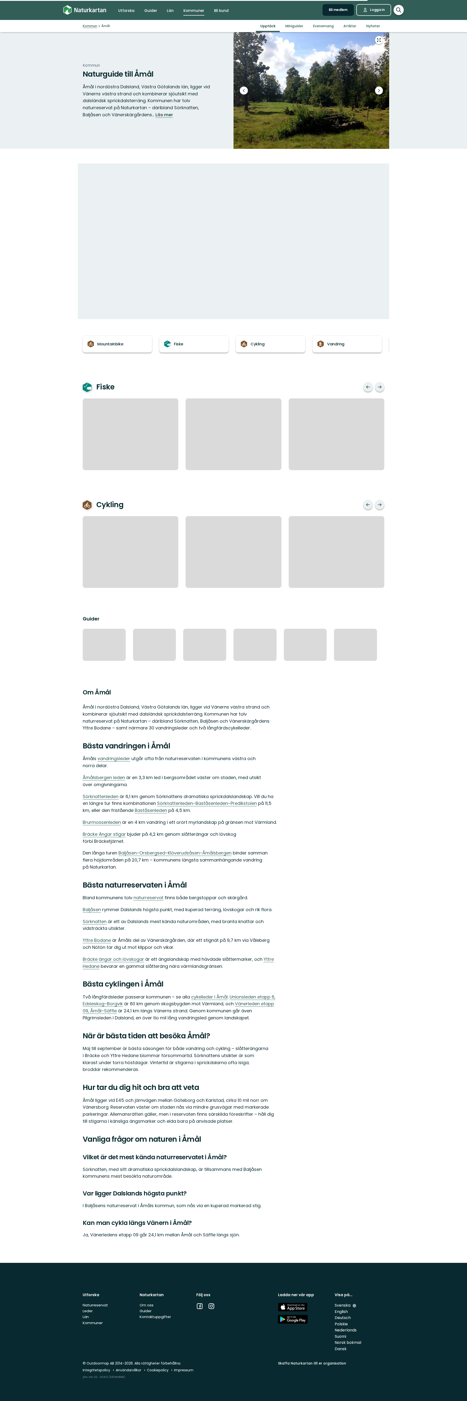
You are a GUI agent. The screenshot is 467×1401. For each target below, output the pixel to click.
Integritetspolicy (97, 1370)
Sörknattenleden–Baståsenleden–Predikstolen (207, 803)
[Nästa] (379, 387)
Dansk (341, 1349)
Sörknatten (95, 921)
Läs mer (164, 115)
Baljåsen (92, 910)
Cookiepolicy (158, 1370)
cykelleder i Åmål (209, 997)
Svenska (343, 1305)
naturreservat (148, 898)
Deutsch (343, 1317)
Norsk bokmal (348, 1342)
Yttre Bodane (97, 940)
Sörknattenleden (100, 796)
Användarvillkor (129, 1370)
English (341, 1311)
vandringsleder (114, 758)
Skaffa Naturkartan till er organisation (312, 1363)
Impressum (183, 1370)
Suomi (340, 1336)
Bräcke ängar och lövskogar (113, 959)
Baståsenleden (151, 810)
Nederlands (346, 1330)
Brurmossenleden (102, 822)
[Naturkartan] (84, 10)
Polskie (341, 1324)
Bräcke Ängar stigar (104, 834)
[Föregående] (368, 387)
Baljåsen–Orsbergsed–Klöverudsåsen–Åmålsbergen (175, 853)
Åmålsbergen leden (104, 777)
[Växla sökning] (399, 10)
